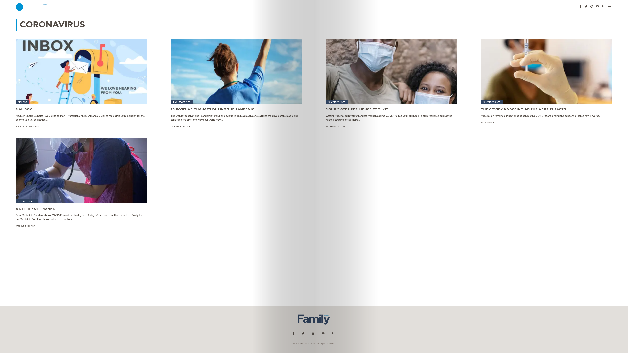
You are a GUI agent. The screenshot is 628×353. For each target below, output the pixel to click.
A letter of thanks (35, 208)
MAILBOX (24, 109)
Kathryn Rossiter (180, 126)
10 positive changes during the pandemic (212, 109)
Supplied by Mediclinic (28, 126)
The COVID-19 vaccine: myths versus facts (523, 109)
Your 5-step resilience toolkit (357, 109)
